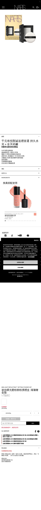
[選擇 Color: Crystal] (4, 401)
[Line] (28, 235)
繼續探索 (36, 240)
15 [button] (28, 221)
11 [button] (21, 221)
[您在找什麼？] (33, 7)
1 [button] (5, 221)
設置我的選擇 (20, 262)
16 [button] (29, 221)
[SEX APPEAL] (35, 214)
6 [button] (13, 221)
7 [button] (15, 221)
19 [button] (34, 221)
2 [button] (7, 221)
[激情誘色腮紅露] (20, 197)
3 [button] (9, 221)
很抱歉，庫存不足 (11, 419)
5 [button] (12, 221)
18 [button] (32, 221)
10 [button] (20, 221)
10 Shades (9, 217)
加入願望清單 (5, 431)
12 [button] (23, 221)
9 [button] (18, 221)
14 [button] (26, 221)
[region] (20, 255)
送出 (33, 423)
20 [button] (36, 221)
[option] (20, 202)
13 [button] (24, 221)
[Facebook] (12, 236)
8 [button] (17, 221)
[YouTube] (20, 235)
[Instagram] (5, 235)
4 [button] (10, 221)
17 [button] (31, 221)
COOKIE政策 (31, 256)
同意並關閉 (20, 267)
